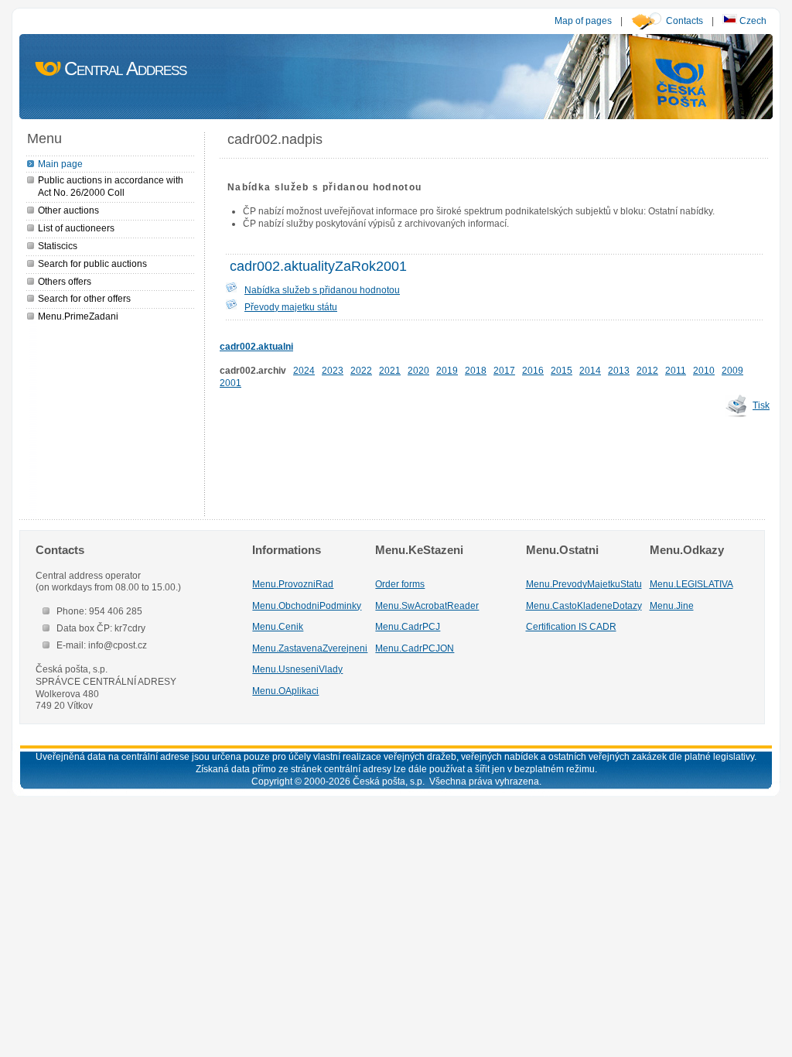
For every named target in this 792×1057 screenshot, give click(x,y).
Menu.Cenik (277, 626)
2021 (390, 370)
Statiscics (57, 246)
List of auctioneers (76, 228)
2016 (533, 370)
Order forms (400, 584)
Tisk (761, 405)
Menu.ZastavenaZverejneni (309, 648)
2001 (230, 383)
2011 (675, 370)
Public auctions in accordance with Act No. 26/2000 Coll (110, 186)
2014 (590, 370)
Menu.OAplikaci (285, 691)
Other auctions (68, 210)
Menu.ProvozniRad (292, 584)
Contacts (684, 20)
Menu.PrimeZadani (78, 316)
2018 (475, 370)
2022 (361, 370)
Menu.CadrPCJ (407, 626)
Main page (60, 164)
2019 (447, 370)
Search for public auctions (92, 263)
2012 (647, 370)
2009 (732, 370)
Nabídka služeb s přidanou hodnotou (322, 290)
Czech (751, 20)
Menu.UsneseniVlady (297, 669)
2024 (304, 370)
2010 (704, 370)
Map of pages (583, 20)
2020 (418, 370)
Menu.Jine (672, 605)
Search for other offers (84, 298)
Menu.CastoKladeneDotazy (584, 605)
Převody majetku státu (290, 307)
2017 (504, 370)
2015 (561, 370)
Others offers (64, 281)
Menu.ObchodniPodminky (306, 605)
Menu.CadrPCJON (414, 648)
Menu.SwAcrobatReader (427, 605)
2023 (332, 370)
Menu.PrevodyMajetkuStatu (584, 584)
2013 (619, 370)
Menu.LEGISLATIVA (691, 584)
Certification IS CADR (571, 626)
